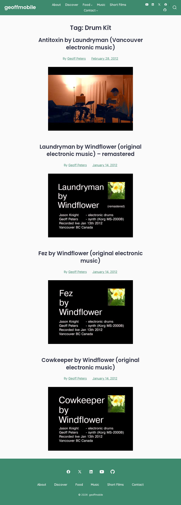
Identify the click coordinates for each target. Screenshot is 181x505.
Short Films (118, 5)
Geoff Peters (76, 58)
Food (86, 5)
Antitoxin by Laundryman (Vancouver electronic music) (90, 43)
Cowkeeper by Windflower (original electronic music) (90, 363)
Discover (71, 5)
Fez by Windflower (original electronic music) (90, 257)
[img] (91, 5)
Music (101, 5)
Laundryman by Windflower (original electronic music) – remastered (91, 150)
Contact (90, 10)
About (56, 5)
